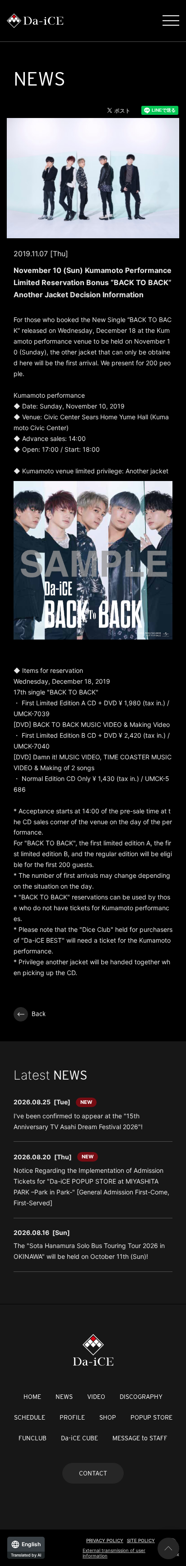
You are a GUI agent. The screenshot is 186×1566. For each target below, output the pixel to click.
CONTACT (93, 1473)
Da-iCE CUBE (79, 1438)
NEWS (64, 1396)
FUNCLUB (32, 1438)
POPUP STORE (151, 1417)
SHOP (107, 1417)
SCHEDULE (29, 1417)
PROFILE (72, 1417)
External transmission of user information (114, 1553)
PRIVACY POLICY (104, 1540)
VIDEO (96, 1396)
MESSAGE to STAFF (139, 1438)
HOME (32, 1396)
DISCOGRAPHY (141, 1396)
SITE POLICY (141, 1540)
